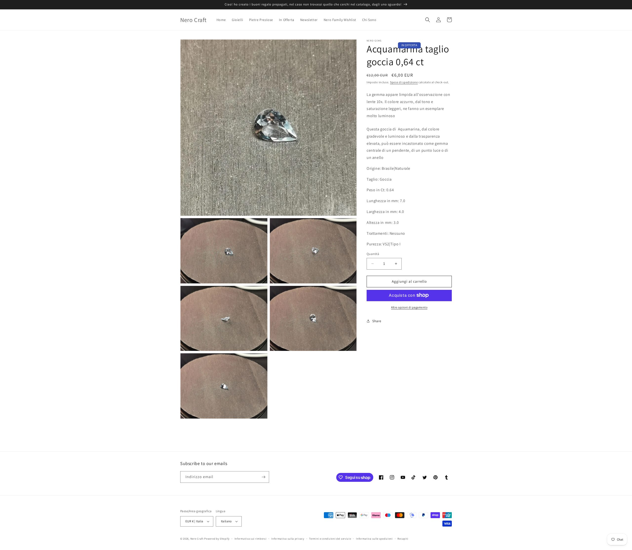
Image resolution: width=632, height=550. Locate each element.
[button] (427, 19)
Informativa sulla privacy (287, 538)
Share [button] (376, 321)
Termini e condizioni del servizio (330, 538)
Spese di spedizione (404, 82)
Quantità (373, 254)
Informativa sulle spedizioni (374, 538)
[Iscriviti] (263, 477)
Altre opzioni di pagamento (409, 307)
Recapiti (402, 538)
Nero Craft (197, 538)
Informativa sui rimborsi (251, 538)
